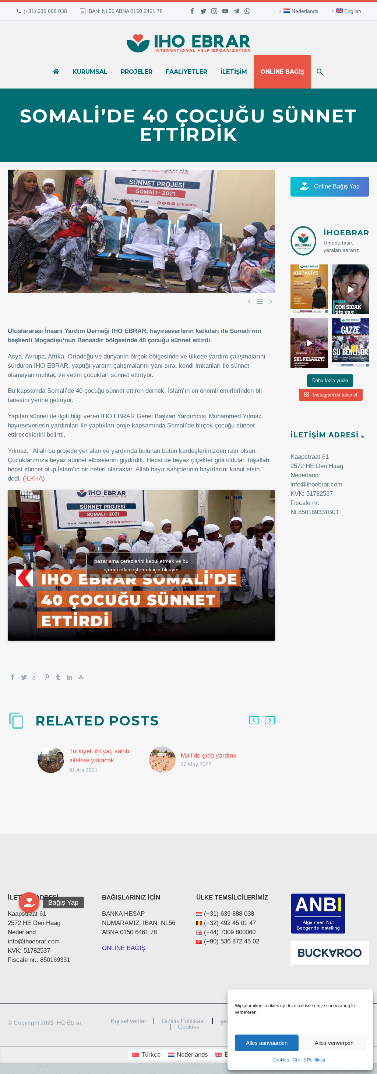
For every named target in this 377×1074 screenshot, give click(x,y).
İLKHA (34, 478)
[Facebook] (192, 11)
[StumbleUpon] (81, 677)
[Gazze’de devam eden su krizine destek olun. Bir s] (350, 343)
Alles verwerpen (334, 1043)
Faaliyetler (186, 71)
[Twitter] (203, 11)
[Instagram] (214, 11)
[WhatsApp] (247, 11)
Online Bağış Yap (336, 186)
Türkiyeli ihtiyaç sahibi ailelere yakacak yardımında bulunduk (100, 760)
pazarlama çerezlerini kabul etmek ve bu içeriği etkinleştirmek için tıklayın (141, 565)
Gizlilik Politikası (309, 1060)
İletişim (234, 71)
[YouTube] (225, 11)
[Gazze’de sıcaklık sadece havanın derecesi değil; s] (350, 289)
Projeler (136, 71)
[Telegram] (236, 11)
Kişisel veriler (128, 1021)
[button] (29, 902)
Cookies (280, 1060)
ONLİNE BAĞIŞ (123, 948)
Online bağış (282, 71)
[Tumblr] (58, 677)
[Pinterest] (47, 677)
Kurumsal (90, 71)
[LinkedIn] (70, 677)
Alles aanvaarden (267, 1043)
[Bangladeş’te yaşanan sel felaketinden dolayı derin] (309, 343)
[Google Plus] (35, 677)
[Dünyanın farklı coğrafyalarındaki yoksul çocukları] (309, 289)
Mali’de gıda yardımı (209, 755)
